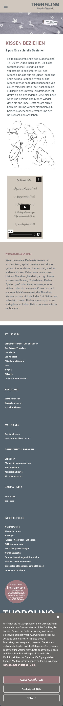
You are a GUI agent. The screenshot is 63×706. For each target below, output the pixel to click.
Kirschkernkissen (13, 476)
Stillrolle (9, 374)
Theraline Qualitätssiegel (17, 548)
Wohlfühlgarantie (13, 553)
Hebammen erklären (15, 570)
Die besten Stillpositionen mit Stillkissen (24, 566)
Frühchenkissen (12, 407)
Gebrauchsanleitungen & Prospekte (22, 557)
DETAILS (31, 698)
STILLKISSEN (12, 334)
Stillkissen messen (14, 544)
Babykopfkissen (12, 399)
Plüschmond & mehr (15, 361)
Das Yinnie (10, 352)
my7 (7, 365)
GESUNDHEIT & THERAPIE (19, 449)
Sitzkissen (10, 459)
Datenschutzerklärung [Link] (19, 665)
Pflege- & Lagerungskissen (18, 463)
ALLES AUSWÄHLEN (31, 679)
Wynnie (8, 370)
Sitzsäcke (9, 501)
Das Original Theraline (15, 348)
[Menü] (6, 6)
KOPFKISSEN (12, 424)
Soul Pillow (10, 497)
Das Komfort (11, 357)
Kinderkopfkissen (13, 403)
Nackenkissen (12, 467)
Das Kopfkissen (12, 434)
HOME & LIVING (13, 487)
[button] (58, 616)
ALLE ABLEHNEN (31, 688)
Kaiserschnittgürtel (14, 472)
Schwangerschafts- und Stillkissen (21, 344)
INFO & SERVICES (14, 518)
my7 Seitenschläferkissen (17, 438)
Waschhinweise (12, 527)
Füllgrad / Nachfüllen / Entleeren (20, 540)
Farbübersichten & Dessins (18, 561)
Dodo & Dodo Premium (16, 378)
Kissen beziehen (13, 531)
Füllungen (9, 535)
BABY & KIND (12, 389)
